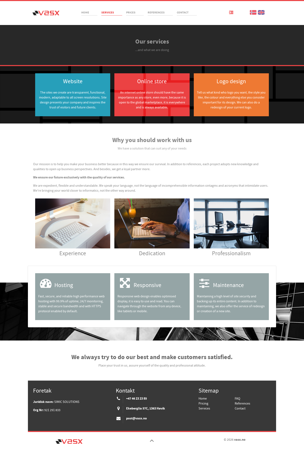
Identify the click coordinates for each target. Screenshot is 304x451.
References (242, 403)
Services (204, 408)
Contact (240, 408)
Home (203, 398)
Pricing (203, 403)
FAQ (237, 398)
